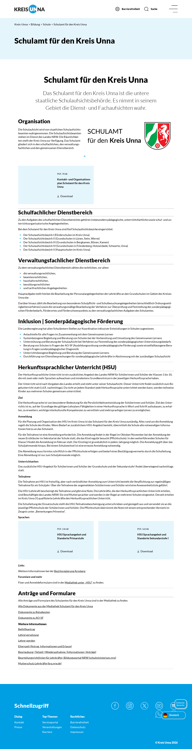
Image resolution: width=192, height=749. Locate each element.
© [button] (85, 156)
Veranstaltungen (52, 727)
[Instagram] (130, 706)
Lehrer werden (26, 640)
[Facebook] (115, 706)
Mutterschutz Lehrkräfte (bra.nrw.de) (40, 663)
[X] (144, 706)
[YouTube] (159, 706)
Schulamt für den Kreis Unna (69, 24)
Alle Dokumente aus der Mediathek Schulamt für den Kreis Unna (55, 606)
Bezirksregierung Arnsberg (69, 571)
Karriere (47, 732)
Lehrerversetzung (28, 635)
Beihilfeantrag (26, 629)
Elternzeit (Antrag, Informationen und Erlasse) (45, 646)
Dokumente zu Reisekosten (34, 612)
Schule (46, 24)
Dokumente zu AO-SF (31, 617)
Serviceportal (50, 722)
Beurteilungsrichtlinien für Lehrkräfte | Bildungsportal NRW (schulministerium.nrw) (67, 657)
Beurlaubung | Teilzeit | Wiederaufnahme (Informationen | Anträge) (57, 652)
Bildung (34, 24)
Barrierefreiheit (79, 722)
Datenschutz (77, 727)
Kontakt (19, 722)
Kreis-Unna (21, 24)
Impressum (77, 732)
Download (66, 196)
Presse (18, 727)
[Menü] (173, 9)
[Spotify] (174, 706)
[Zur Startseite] (33, 9)
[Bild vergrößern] (129, 136)
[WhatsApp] (159, 714)
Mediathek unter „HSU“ (78, 582)
